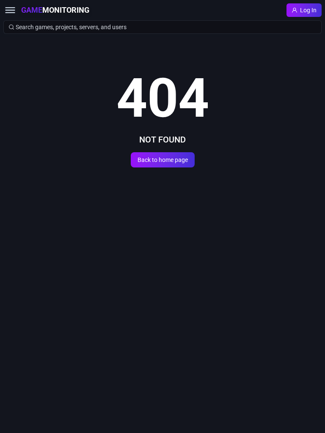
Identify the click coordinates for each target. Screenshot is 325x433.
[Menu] (10, 10)
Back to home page (163, 159)
